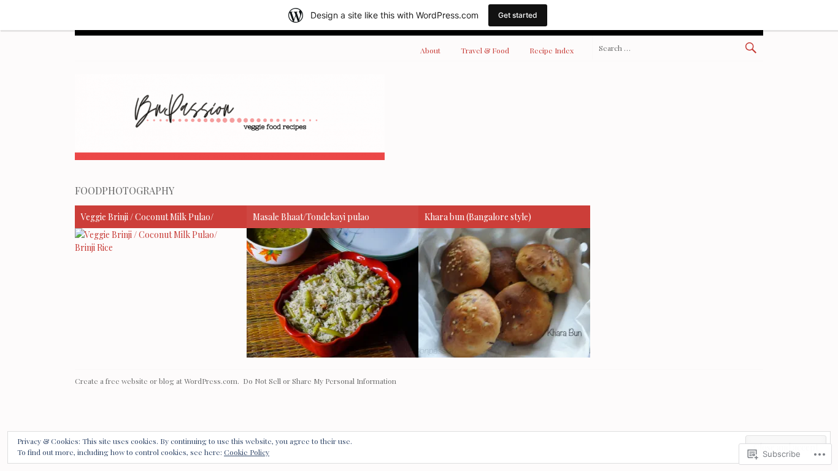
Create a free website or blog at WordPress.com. (157, 381)
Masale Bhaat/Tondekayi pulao (311, 217)
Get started (517, 15)
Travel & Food (485, 50)
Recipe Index (551, 50)
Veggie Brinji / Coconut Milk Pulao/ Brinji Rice (147, 218)
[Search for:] (677, 47)
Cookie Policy (246, 452)
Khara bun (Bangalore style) (478, 217)
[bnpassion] (230, 157)
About (430, 50)
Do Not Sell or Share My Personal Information (319, 381)
